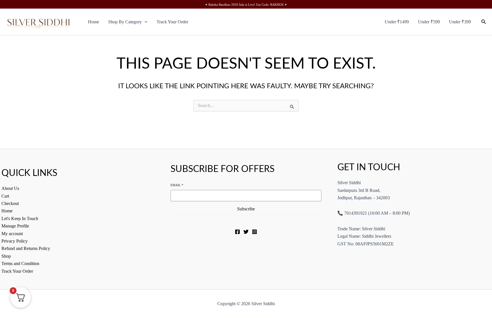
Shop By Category (125, 21)
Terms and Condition (20, 263)
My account (12, 233)
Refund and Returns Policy (25, 248)
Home (93, 21)
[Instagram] (254, 231)
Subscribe (246, 208)
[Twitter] (246, 231)
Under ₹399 (460, 21)
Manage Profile (15, 225)
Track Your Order (172, 21)
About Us (10, 188)
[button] (144, 22)
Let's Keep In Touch (19, 218)
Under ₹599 (429, 21)
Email (177, 185)
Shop (6, 256)
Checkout (10, 203)
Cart (5, 196)
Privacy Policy (14, 241)
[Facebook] (237, 231)
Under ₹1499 (397, 21)
